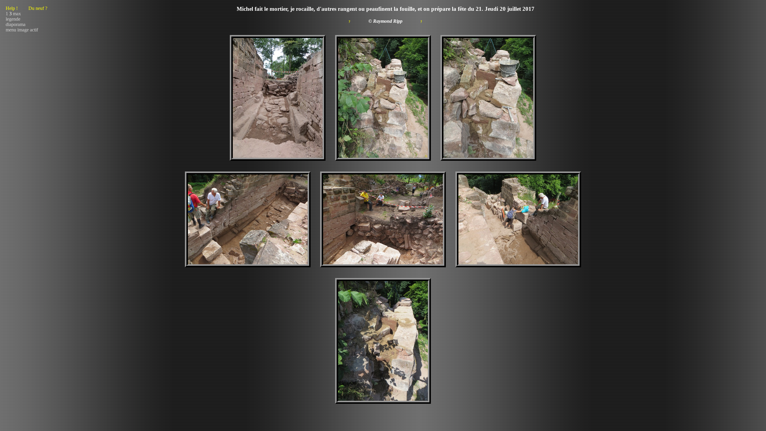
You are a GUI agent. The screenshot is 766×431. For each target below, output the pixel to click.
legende (13, 19)
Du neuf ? (37, 8)
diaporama (15, 24)
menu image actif (22, 29)
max (17, 13)
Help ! (26, 8)
